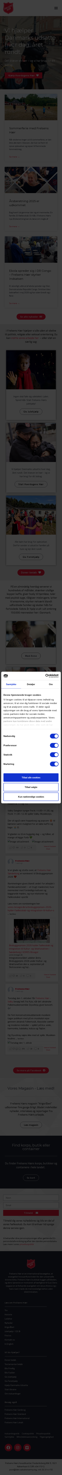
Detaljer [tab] (31, 684)
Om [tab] (51, 684)
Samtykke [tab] (11, 684)
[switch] (54, 745)
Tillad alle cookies (31, 777)
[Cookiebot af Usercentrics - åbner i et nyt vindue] (45, 676)
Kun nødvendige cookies (31, 796)
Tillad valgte (31, 787)
